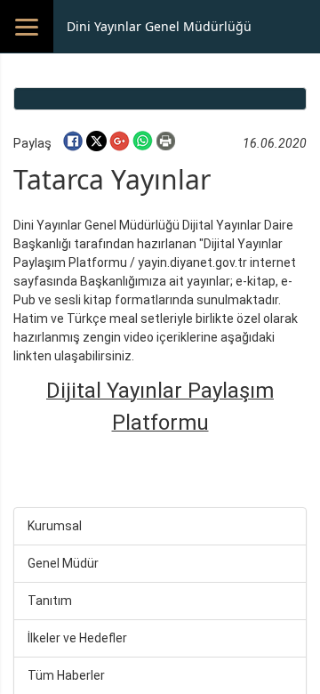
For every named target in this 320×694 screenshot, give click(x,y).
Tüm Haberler (66, 675)
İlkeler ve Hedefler (77, 638)
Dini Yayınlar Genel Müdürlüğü (159, 26)
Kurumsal (55, 526)
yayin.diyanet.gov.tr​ (192, 262)
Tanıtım (50, 600)
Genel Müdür (63, 563)
